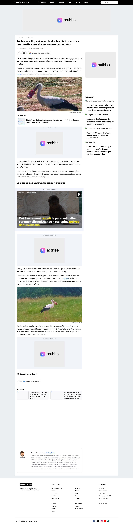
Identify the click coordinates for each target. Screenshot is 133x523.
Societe (24, 38)
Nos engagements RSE (105, 496)
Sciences (77, 496)
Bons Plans (54, 493)
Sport (76, 501)
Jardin (53, 511)
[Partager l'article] (19, 53)
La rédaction (102, 493)
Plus (85, 2)
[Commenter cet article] (24, 53)
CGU (100, 501)
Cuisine (70, 2)
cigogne (20, 74)
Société (77, 498)
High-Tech (54, 506)
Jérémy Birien (23, 49)
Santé (76, 493)
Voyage (77, 506)
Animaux (30, 38)
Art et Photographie (57, 488)
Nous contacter (103, 491)
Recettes (54, 503)
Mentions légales (103, 498)
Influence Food (103, 503)
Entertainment (41, 2)
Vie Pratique (78, 503)
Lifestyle (52, 2)
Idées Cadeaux (79, 509)
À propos (101, 488)
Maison (78, 2)
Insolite (61, 2)
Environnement (56, 498)
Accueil (18, 38)
